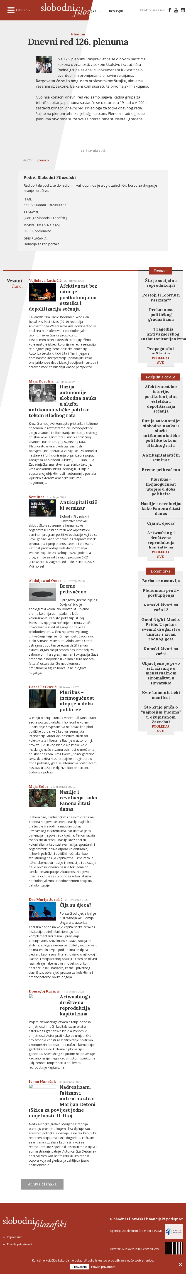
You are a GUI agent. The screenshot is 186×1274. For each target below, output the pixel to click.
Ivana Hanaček (42, 1081)
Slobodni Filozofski (75, 10)
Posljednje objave (160, 377)
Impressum (14, 1237)
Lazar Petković (42, 686)
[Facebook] (169, 10)
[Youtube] (176, 10)
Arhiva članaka (42, 1184)
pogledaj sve (160, 360)
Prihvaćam (79, 1267)
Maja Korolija (41, 381)
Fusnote (161, 270)
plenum (43, 160)
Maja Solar (38, 786)
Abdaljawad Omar (45, 580)
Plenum (78, 34)
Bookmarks (160, 571)
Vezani (14, 283)
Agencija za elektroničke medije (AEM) (136, 1231)
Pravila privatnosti (19, 1244)
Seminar (36, 496)
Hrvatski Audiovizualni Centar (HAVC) (135, 1249)
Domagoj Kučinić (44, 991)
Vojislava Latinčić (45, 280)
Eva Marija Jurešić (45, 899)
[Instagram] (183, 10)
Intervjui (116, 11)
